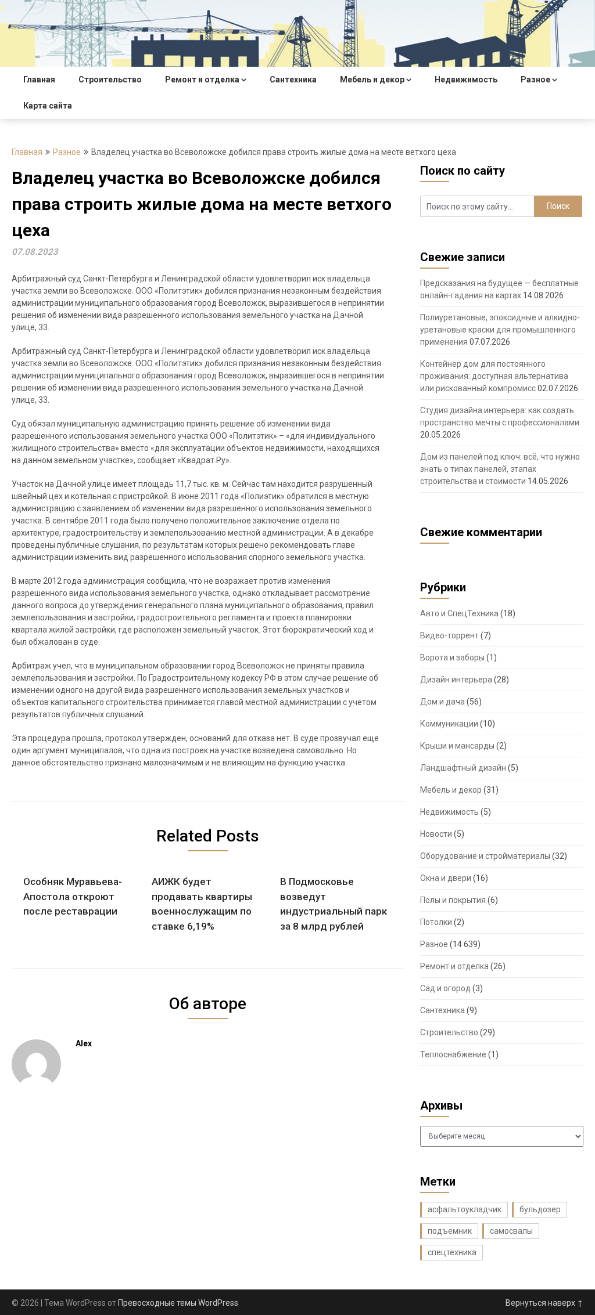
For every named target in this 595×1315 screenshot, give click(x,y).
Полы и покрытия (453, 900)
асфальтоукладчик (464, 1209)
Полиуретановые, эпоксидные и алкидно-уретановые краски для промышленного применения (500, 329)
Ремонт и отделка (202, 79)
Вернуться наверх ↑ (544, 1302)
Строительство (110, 79)
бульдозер (540, 1209)
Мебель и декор (372, 79)
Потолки (436, 922)
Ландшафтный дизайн (463, 767)
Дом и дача (442, 701)
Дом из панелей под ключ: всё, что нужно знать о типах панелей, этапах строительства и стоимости (500, 469)
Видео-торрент (449, 635)
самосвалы (511, 1230)
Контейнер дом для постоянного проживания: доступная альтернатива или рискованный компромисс (494, 376)
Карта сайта (47, 105)
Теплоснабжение (453, 1054)
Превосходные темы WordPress (178, 1302)
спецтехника (452, 1252)
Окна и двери (445, 878)
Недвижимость (466, 79)
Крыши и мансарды (457, 745)
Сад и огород (445, 988)
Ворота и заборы (452, 657)
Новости (436, 834)
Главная (39, 79)
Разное (535, 79)
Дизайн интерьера (456, 679)
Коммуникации (449, 723)
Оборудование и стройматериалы (485, 856)
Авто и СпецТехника (459, 613)
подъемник (450, 1230)
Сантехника (293, 79)
